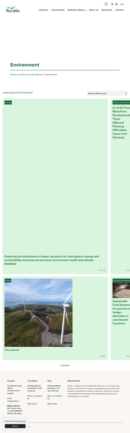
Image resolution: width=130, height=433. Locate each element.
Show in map (32, 403)
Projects (43, 10)
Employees (106, 10)
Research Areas (75, 10)
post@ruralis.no (13, 401)
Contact (119, 10)
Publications (58, 10)
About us (94, 10)
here (23, 421)
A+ (122, 4)
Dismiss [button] (15, 426)
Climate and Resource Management (26, 74)
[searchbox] (106, 3)
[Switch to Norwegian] (112, 4)
